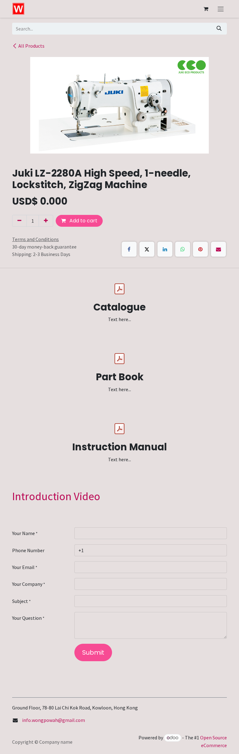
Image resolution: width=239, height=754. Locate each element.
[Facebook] (129, 249)
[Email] (218, 249)
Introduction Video (56, 496)
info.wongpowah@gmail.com (53, 720)
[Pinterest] (200, 249)
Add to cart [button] (82, 220)
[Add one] (46, 221)
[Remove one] (19, 221)
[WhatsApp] (182, 249)
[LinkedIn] (164, 249)
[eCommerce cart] (205, 8)
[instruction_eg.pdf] (119, 429)
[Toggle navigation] (220, 8)
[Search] (219, 29)
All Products (31, 46)
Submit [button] (93, 652)
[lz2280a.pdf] (119, 289)
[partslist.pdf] (119, 359)
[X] (146, 249)
